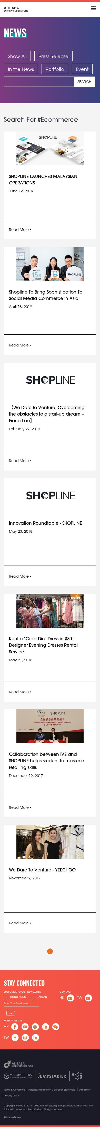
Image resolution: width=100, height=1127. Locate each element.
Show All (17, 56)
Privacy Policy (11, 1095)
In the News (21, 69)
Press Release (53, 56)
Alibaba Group (12, 1117)
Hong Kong (18, 997)
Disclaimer (85, 1089)
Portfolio (55, 69)
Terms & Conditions (14, 1089)
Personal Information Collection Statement (51, 1089)
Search (84, 81)
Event (82, 69)
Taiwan (42, 997)
